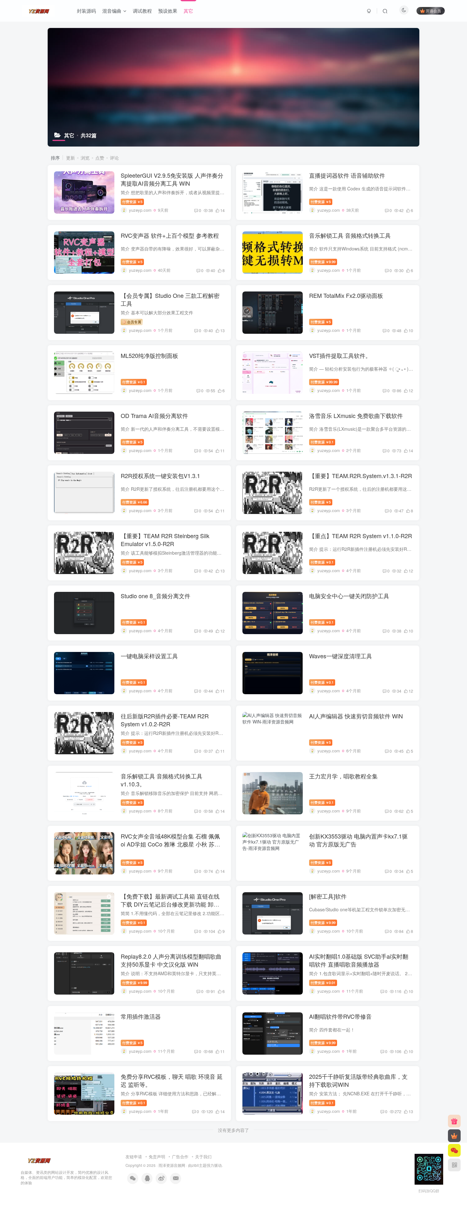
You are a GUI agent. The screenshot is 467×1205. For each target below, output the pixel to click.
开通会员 (433, 10)
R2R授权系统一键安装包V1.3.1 (160, 475)
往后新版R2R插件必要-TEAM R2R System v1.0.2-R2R (165, 720)
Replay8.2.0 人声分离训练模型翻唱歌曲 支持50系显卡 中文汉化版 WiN (171, 960)
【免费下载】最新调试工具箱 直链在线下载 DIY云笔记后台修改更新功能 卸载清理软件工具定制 (170, 904)
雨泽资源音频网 (172, 1165)
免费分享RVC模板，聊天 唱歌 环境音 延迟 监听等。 (172, 1080)
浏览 (85, 157)
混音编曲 (111, 10)
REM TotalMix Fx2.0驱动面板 (346, 295)
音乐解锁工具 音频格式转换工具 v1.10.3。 (161, 780)
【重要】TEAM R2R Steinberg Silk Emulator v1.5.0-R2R (165, 539)
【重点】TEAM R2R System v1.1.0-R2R (360, 535)
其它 (188, 10)
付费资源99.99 (324, 381)
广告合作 (180, 1157)
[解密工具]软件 (328, 896)
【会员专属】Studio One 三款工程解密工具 (170, 299)
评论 (114, 157)
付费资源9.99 (323, 261)
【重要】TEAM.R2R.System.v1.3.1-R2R (360, 475)
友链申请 (133, 1157)
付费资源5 (132, 201)
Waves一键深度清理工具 (340, 656)
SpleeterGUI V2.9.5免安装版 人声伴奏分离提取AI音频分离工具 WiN (172, 179)
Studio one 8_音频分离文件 (155, 596)
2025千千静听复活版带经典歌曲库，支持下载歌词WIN (358, 1080)
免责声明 (157, 1157)
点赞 (99, 157)
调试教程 (142, 10)
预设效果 (167, 10)
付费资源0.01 (323, 982)
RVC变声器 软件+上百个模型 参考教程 (170, 235)
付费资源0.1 (133, 381)
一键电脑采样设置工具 (149, 656)
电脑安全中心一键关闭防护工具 (349, 596)
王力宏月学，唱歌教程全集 (343, 776)
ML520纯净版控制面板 (149, 355)
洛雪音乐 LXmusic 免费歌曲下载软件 (356, 415)
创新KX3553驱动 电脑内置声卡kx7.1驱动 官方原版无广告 (358, 840)
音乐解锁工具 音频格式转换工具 (350, 235)
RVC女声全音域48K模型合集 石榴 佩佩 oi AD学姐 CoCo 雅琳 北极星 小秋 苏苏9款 (172, 844)
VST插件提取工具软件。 (340, 355)
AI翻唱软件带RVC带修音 (340, 1016)
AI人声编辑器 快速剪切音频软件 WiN (356, 716)
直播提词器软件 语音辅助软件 (347, 175)
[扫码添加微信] (454, 1150)
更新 (70, 157)
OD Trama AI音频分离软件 (154, 415)
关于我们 (203, 1157)
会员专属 (133, 321)
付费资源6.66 (134, 501)
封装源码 (86, 10)
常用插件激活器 (141, 1016)
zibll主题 (199, 1165)
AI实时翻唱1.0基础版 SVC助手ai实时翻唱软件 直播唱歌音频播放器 (358, 960)
